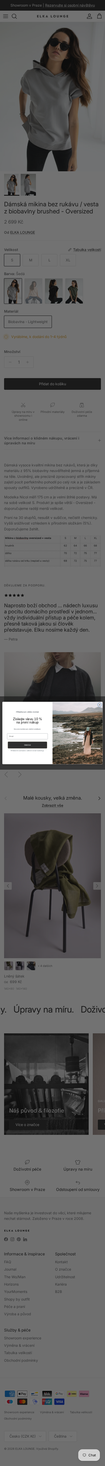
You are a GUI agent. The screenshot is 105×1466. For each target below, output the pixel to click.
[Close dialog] (100, 705)
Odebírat (27, 745)
